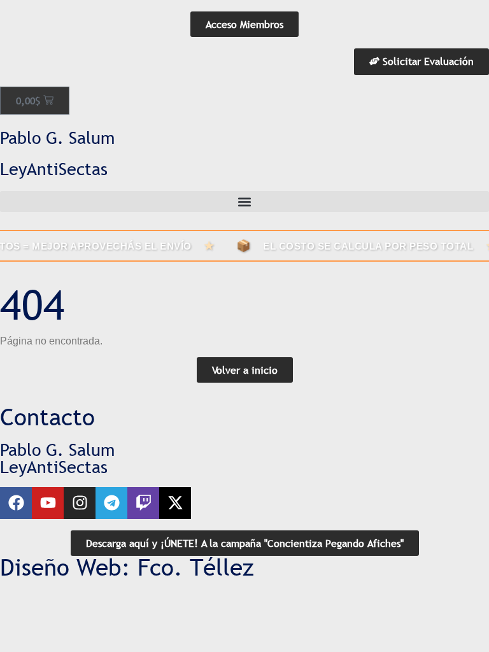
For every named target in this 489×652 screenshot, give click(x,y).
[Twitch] (143, 503)
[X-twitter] (175, 503)
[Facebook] (16, 503)
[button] (244, 201)
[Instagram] (80, 503)
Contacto (47, 417)
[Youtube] (48, 503)
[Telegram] (111, 503)
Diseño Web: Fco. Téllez (127, 567)
